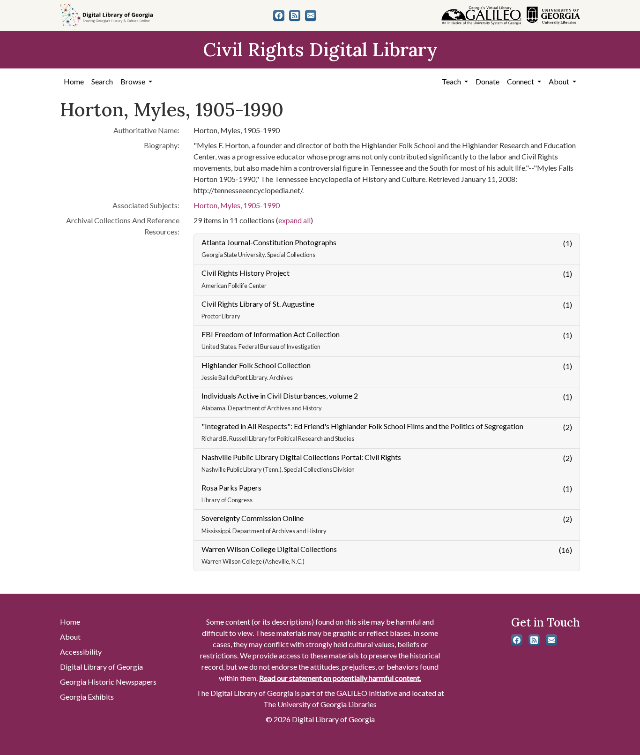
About (70, 636)
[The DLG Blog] (294, 15)
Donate (487, 81)
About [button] (560, 81)
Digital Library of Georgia (101, 666)
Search (102, 81)
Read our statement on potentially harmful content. (340, 677)
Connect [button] (521, 81)
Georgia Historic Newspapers (108, 681)
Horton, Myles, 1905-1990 (236, 205)
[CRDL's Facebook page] (278, 15)
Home (74, 81)
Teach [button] (452, 81)
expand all (294, 220)
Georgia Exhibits (87, 696)
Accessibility (81, 651)
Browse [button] (133, 81)
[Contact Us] (310, 15)
